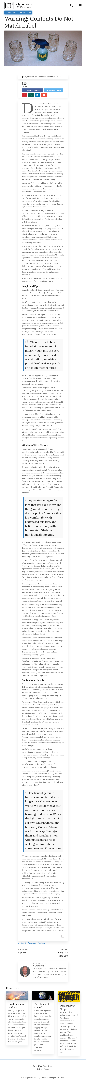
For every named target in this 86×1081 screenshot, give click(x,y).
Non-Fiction (24, 12)
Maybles (10, 12)
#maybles (32, 943)
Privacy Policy (43, 1069)
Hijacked (22, 952)
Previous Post (23, 949)
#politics (41, 943)
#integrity (22, 943)
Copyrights (37, 1066)
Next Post (64, 949)
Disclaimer (47, 1066)
